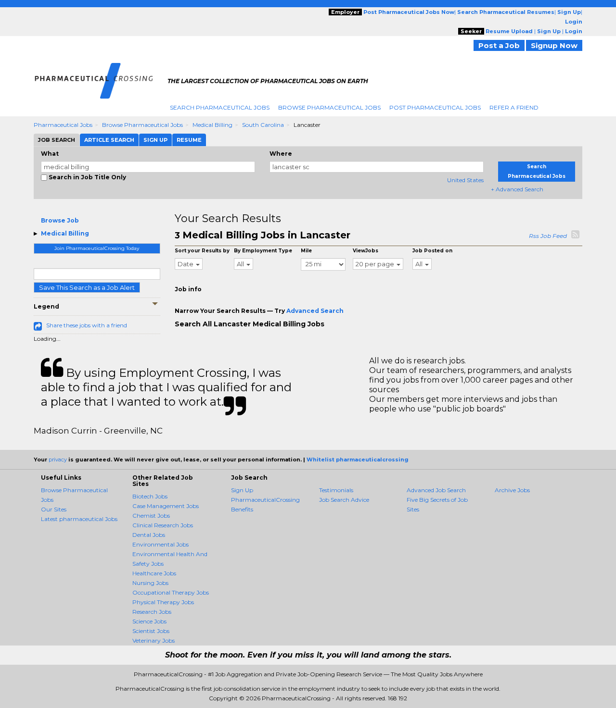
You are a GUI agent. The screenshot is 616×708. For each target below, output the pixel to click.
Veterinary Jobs (153, 640)
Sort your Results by (202, 251)
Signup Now (554, 45)
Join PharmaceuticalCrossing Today (96, 248)
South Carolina (263, 124)
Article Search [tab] (109, 140)
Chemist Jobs (151, 515)
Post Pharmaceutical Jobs (435, 107)
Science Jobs (149, 621)
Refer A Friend (514, 107)
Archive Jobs (512, 490)
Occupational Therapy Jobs (170, 592)
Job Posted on (432, 251)
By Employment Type (263, 251)
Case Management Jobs (165, 505)
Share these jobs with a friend (86, 325)
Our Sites (53, 509)
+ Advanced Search (517, 189)
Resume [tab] (189, 140)
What (50, 153)
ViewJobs (365, 251)
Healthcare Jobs (154, 573)
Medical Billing (212, 124)
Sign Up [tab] (155, 140)
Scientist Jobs (150, 630)
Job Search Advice (344, 499)
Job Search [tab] (56, 140)
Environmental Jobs (160, 544)
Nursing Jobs (150, 582)
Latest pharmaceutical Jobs (79, 518)
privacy (58, 459)
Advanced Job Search (436, 490)
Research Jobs (151, 611)
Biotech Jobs (149, 496)
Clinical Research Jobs (162, 525)
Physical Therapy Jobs (163, 602)
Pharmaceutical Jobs (63, 124)
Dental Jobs (148, 534)
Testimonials (336, 490)
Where (281, 153)
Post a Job (499, 45)
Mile (306, 251)
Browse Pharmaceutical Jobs (329, 107)
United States (465, 180)
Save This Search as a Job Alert (87, 287)
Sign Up (242, 490)
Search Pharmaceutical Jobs (220, 107)
